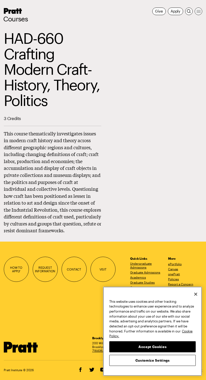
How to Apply (16, 269)
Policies (173, 279)
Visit (103, 269)
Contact (74, 269)
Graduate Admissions (145, 272)
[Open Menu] (198, 11)
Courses (15, 19)
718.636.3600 (101, 350)
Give (159, 11)
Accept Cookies (152, 347)
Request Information (45, 269)
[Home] (21, 347)
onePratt (174, 274)
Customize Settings (152, 360)
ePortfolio (175, 264)
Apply (175, 11)
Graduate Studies (142, 282)
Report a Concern (180, 284)
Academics (138, 277)
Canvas (173, 269)
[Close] (195, 294)
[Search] (189, 11)
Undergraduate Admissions (141, 265)
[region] (152, 331)
